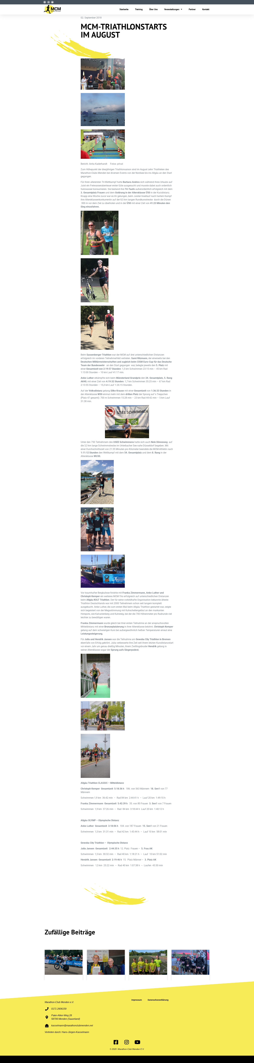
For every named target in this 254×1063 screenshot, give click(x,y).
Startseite (124, 9)
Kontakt (205, 9)
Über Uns (153, 9)
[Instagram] (48, 2)
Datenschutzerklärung (158, 1000)
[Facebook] (44, 2)
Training (139, 9)
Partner (192, 9)
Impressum (136, 1000)
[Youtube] (52, 2)
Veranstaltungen (171, 9)
